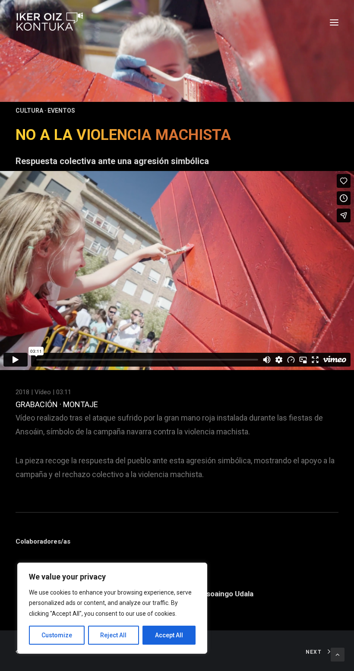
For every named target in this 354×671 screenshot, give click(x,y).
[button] (334, 22)
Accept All (169, 635)
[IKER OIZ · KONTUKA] (49, 22)
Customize (56, 635)
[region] (112, 608)
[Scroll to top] (338, 654)
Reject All (113, 635)
